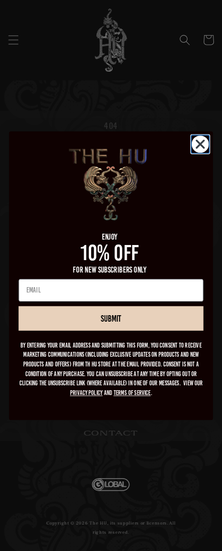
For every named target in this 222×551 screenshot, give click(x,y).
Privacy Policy (86, 392)
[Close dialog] (200, 144)
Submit (111, 318)
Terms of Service (132, 392)
